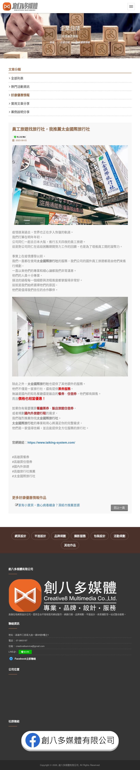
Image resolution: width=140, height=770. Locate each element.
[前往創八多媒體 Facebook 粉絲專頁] (70, 740)
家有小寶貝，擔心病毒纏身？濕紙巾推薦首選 (49, 505)
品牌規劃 (60, 536)
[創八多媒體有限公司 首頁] (20, 6)
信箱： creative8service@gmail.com (27, 646)
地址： (29, 634)
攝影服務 (80, 536)
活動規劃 (119, 536)
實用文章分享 (20, 103)
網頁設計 (20, 536)
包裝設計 (100, 536)
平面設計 (40, 536)
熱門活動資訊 (20, 86)
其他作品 (70, 545)
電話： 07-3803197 (18, 640)
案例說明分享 (20, 112)
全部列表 (17, 78)
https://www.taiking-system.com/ (51, 442)
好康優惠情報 (20, 95)
